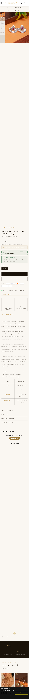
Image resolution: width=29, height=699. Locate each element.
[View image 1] (2, 14)
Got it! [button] (21, 692)
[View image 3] (2, 23)
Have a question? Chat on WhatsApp (14, 290)
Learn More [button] (10, 695)
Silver (4, 268)
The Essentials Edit (9, 9)
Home (2, 9)
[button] (1, 3)
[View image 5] (2, 32)
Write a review (14, 438)
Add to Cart (14, 274)
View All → (4, 668)
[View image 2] (2, 19)
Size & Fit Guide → (7, 294)
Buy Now (14, 279)
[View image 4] (2, 28)
